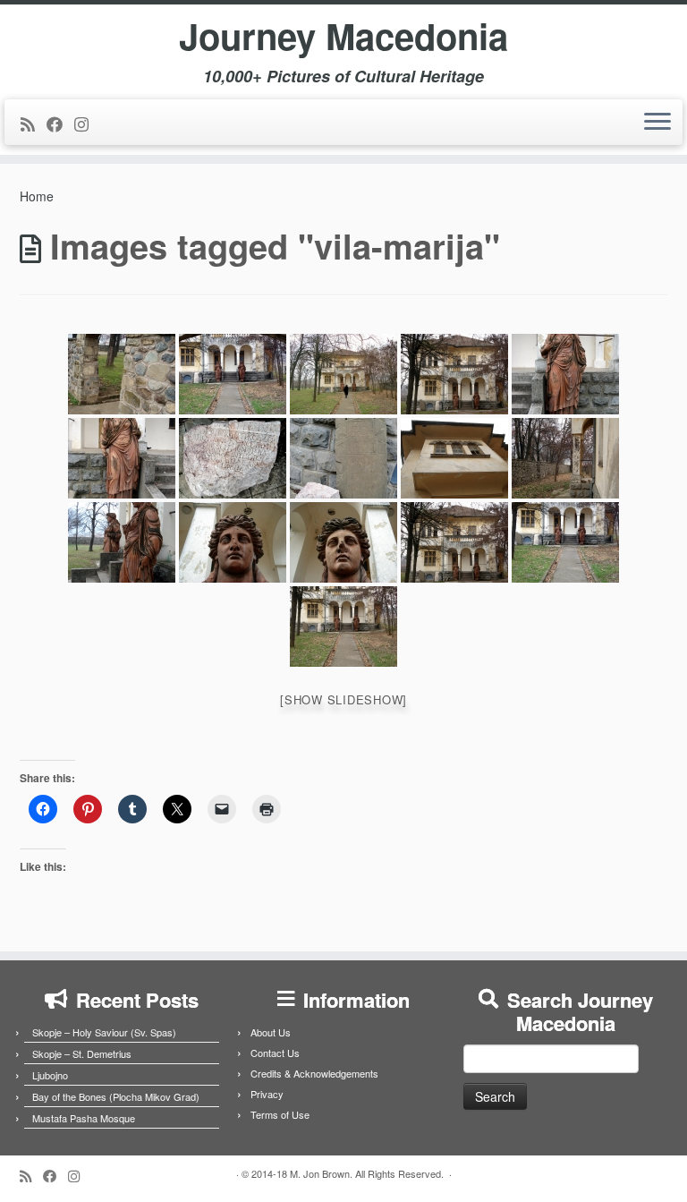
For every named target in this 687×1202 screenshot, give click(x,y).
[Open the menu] (657, 122)
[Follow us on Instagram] (87, 123)
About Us (270, 1032)
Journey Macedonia (343, 35)
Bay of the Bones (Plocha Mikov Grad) (115, 1096)
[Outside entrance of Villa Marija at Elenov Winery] (121, 374)
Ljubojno (50, 1075)
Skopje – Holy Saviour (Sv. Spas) (104, 1032)
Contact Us (275, 1052)
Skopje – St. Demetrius (81, 1053)
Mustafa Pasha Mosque (83, 1118)
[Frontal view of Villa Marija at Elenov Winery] (232, 374)
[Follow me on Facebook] (60, 123)
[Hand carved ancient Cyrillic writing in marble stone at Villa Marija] (232, 458)
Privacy (267, 1094)
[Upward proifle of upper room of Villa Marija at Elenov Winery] (454, 458)
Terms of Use (280, 1114)
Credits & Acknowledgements (314, 1073)
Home (37, 196)
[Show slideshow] (343, 699)
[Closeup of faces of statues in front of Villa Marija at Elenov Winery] (232, 542)
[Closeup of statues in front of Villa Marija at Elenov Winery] (565, 374)
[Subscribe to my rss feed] (34, 123)
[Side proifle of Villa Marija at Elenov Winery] (565, 458)
